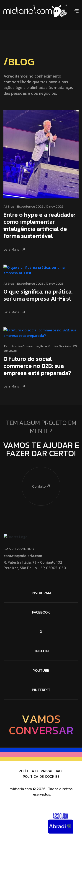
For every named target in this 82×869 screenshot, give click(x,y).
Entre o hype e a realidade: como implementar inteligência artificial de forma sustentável (39, 225)
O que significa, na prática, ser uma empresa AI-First (38, 295)
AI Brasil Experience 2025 (23, 206)
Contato (39, 486)
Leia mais (11, 249)
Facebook (41, 612)
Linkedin (41, 651)
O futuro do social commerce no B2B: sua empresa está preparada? (37, 366)
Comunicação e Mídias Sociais (46, 346)
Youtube (41, 670)
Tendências (12, 346)
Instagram (41, 593)
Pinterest (41, 689)
